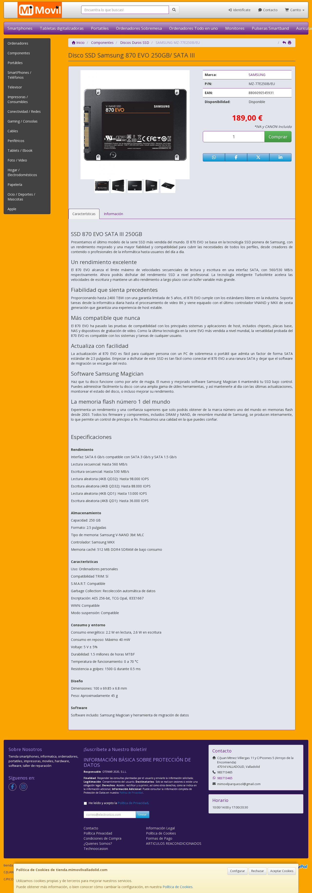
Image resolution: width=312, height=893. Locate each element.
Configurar (237, 871)
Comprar (278, 137)
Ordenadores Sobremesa (139, 28)
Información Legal (160, 828)
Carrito (295, 10)
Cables (13, 131)
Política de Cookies (178, 886)
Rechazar (257, 871)
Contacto (270, 10)
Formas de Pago (159, 838)
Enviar (142, 814)
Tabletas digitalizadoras (62, 28)
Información (113, 213)
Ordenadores (18, 43)
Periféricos (16, 140)
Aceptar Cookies (281, 871)
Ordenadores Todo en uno (193, 28)
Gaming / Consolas (23, 121)
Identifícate (241, 10)
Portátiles (15, 62)
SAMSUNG (257, 74)
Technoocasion (96, 848)
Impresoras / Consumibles (18, 99)
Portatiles (100, 28)
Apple (12, 209)
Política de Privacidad (131, 792)
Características (84, 213)
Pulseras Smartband (270, 28)
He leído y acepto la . (119, 803)
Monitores (234, 28)
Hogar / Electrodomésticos (22, 172)
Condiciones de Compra (102, 838)
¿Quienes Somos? (98, 843)
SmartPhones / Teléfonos (19, 75)
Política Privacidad (98, 833)
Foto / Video (17, 160)
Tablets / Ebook (20, 150)
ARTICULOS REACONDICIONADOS (173, 843)
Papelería (15, 184)
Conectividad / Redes (24, 111)
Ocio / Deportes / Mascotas (21, 196)
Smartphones (20, 28)
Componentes (19, 53)
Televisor (15, 87)
